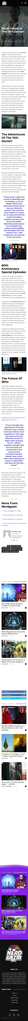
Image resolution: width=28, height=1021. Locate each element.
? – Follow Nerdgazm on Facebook (12, 515)
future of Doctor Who (18, 417)
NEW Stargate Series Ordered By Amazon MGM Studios (13, 633)
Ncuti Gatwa (6, 549)
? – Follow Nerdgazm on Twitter (11, 511)
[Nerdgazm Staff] (7, 535)
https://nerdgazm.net (16, 533)
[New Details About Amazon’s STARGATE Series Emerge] (14, 593)
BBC (9, 546)
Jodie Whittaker (16, 547)
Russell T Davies (17, 549)
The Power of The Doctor (10, 38)
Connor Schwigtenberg (7, 786)
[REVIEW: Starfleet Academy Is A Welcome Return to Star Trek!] (14, 715)
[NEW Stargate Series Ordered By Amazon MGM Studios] (14, 621)
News (21, 38)
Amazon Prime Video (6, 892)
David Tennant (15, 546)
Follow (23, 695)
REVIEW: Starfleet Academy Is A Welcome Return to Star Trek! (13, 727)
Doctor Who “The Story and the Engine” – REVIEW (13, 783)
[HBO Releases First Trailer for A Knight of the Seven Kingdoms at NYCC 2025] (14, 649)
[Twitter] (16, 539)
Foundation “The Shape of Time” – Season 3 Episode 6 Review (13, 755)
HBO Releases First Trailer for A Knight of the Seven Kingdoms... (13, 661)
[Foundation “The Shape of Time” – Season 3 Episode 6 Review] (14, 743)
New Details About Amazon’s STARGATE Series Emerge (12, 605)
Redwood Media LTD (13, 1018)
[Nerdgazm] (4, 3)
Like (24, 691)
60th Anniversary (16, 36)
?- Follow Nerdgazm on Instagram (12, 519)
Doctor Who (6, 36)
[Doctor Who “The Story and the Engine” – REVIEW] (14, 771)
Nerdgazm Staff (13, 41)
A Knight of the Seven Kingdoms (9, 934)
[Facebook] (12, 539)
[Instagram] (14, 539)
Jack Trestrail (5, 607)
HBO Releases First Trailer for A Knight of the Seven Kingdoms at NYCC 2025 (14, 932)
